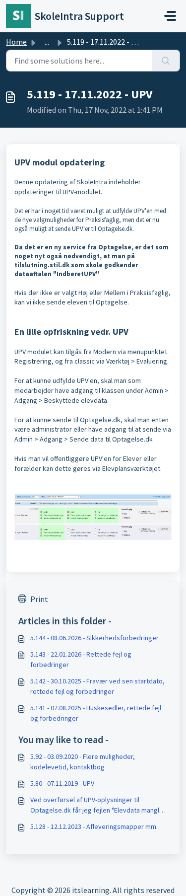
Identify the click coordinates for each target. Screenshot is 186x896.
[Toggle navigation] (170, 16)
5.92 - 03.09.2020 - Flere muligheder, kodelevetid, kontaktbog (82, 761)
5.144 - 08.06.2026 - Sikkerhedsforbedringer (94, 637)
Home (16, 42)
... (47, 42)
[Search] (166, 61)
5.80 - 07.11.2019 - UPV (62, 783)
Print (39, 599)
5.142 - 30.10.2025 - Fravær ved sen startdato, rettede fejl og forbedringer (97, 686)
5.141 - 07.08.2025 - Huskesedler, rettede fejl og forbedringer (95, 713)
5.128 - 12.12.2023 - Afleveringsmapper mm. (94, 826)
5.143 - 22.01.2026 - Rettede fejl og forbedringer (80, 659)
